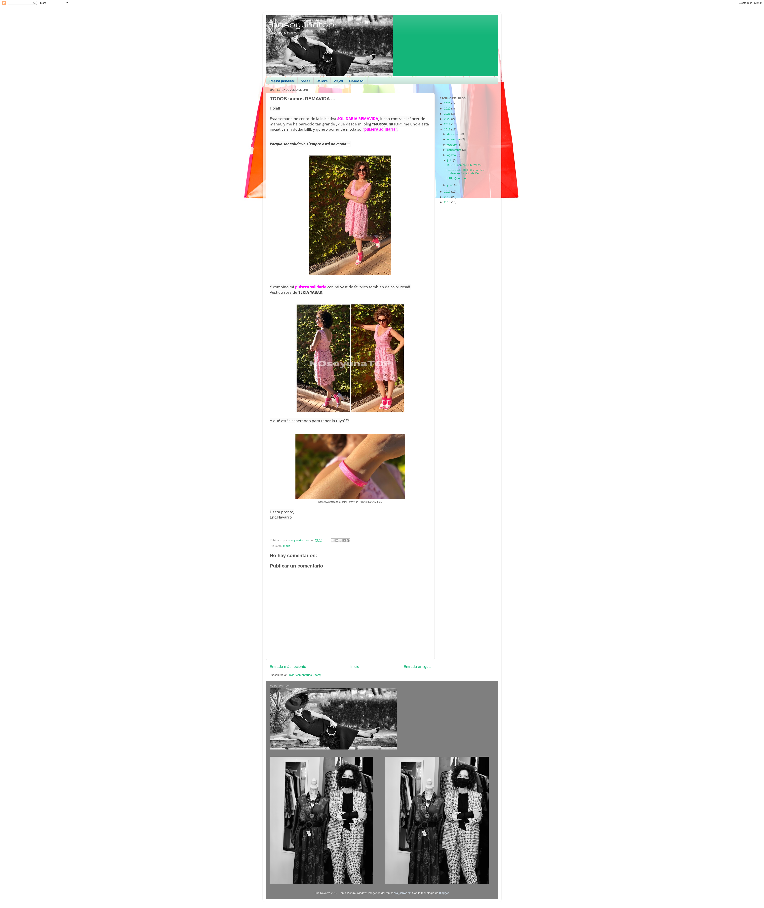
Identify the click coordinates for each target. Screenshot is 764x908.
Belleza (322, 81)
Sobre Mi (356, 81)
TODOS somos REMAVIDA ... (464, 164)
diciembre (453, 134)
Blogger (444, 892)
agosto (452, 155)
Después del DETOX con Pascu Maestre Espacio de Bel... (466, 172)
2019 (447, 124)
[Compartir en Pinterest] (348, 540)
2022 (447, 108)
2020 (447, 118)
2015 (447, 202)
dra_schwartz (402, 892)
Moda (305, 81)
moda (286, 545)
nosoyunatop (303, 24)
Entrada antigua (417, 666)
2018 (447, 129)
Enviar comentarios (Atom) (304, 674)
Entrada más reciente (288, 666)
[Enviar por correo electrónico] (333, 540)
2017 (447, 191)
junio (450, 185)
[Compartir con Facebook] (344, 540)
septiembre (454, 149)
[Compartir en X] (341, 540)
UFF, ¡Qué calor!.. (457, 178)
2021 (447, 113)
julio (450, 160)
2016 (447, 197)
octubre (452, 144)
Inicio (354, 666)
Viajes (338, 81)
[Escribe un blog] (337, 540)
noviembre (454, 139)
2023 (447, 103)
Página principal (281, 81)
